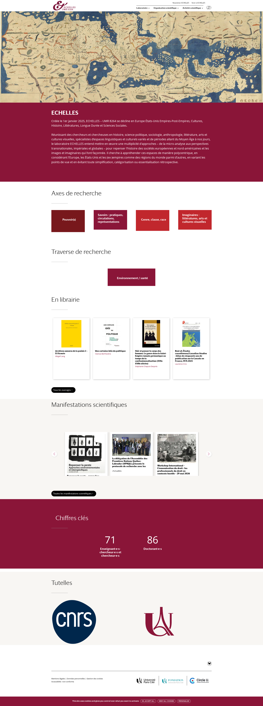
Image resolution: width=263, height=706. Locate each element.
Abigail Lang (60, 356)
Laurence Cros (181, 364)
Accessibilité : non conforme (62, 681)
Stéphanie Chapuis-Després (146, 366)
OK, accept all (148, 701)
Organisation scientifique (165, 8)
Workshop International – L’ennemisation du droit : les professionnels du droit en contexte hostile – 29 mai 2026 (173, 469)
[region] (131, 453)
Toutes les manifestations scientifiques (72, 493)
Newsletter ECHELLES (181, 3)
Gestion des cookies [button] (95, 678)
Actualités (117, 471)
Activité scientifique (192, 8)
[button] (54, 454)
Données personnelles (76, 678)
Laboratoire (142, 8)
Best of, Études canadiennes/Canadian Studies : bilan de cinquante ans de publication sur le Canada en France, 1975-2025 (191, 356)
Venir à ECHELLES (198, 3)
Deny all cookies (166, 701)
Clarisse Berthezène (103, 354)
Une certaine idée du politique (110, 351)
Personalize (183, 701)
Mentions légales (58, 678)
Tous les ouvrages (62, 390)
